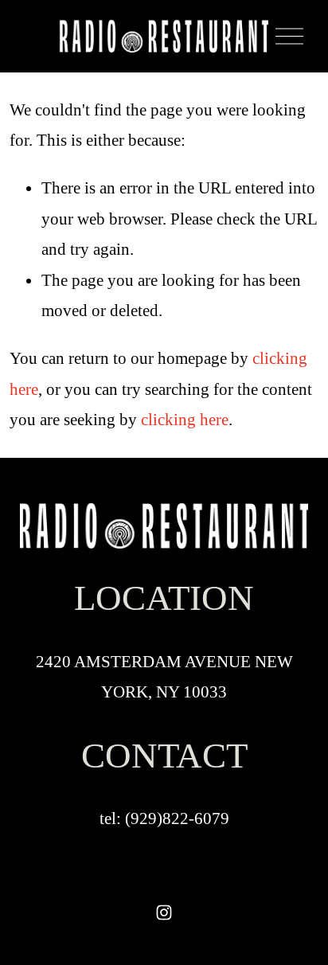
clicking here (184, 419)
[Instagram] (164, 912)
